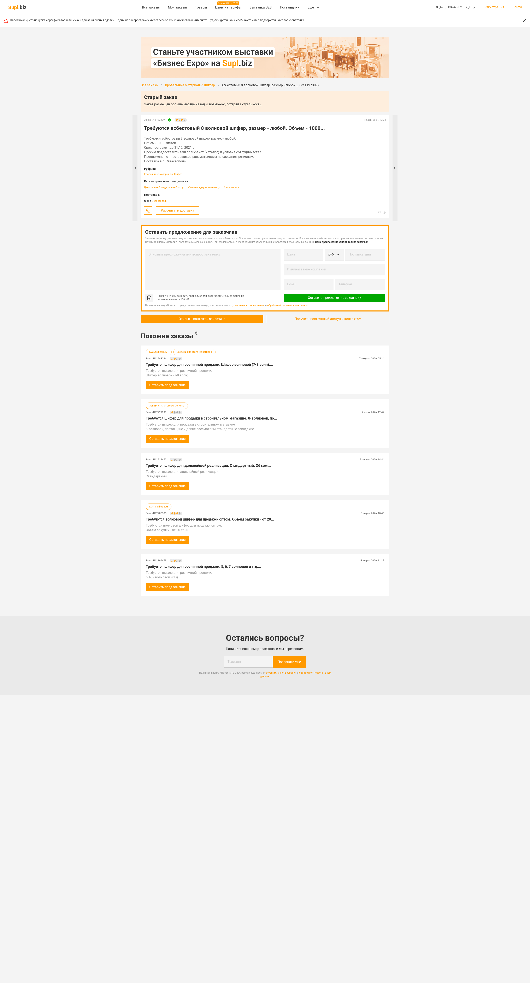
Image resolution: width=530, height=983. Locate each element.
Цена (291, 254)
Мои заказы (177, 7)
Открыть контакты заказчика (202, 319)
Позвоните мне (289, 662)
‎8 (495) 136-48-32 (449, 7)
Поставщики (289, 7)
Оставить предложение (167, 385)
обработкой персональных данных (288, 305)
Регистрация (494, 7)
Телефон (345, 284)
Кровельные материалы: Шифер (163, 174)
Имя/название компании (306, 269)
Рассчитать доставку (177, 210)
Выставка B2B (260, 7)
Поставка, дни (360, 254)
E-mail (291, 284)
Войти (517, 7)
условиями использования (248, 305)
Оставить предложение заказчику (334, 298)
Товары (201, 7)
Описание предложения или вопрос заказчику (184, 254)
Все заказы (151, 7)
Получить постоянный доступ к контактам (328, 319)
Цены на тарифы (228, 7)
